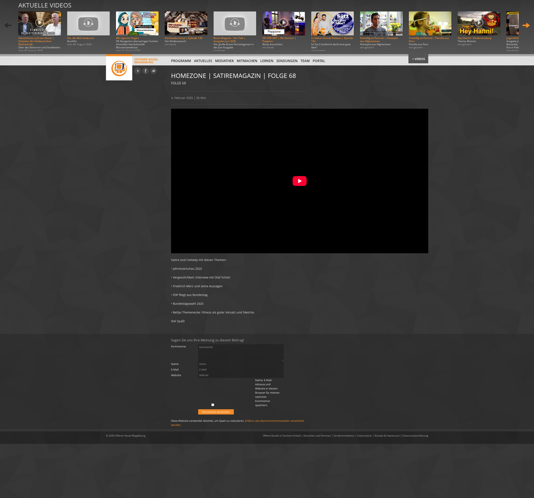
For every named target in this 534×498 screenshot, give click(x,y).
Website (176, 375)
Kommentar (178, 346)
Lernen (266, 61)
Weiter (526, 25)
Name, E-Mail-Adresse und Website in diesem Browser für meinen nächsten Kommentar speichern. (267, 392)
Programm (181, 61)
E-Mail (175, 369)
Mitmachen (247, 61)
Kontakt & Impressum (387, 435)
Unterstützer (364, 435)
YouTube (137, 70)
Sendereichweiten (344, 435)
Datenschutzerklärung (415, 435)
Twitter (153, 70)
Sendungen (287, 61)
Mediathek (224, 61)
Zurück (8, 25)
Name (175, 364)
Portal (319, 61)
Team (305, 61)
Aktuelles (203, 61)
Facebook (145, 70)
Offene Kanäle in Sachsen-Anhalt (282, 435)
